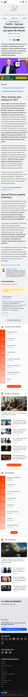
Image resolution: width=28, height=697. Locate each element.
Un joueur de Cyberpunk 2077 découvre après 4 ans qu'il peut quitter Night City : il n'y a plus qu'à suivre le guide (20, 578)
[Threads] (25, 638)
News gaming (18, 15)
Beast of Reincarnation (13, 511)
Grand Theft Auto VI (12, 332)
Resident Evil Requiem (12, 525)
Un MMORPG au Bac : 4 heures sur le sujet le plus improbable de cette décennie (13, 413)
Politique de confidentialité (7, 674)
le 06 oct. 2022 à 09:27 (6, 298)
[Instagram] (10, 638)
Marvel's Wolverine (12, 345)
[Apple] (6, 652)
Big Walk (9, 518)
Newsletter (4, 682)
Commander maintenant (21, 77)
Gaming (6, 15)
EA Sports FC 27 (11, 338)
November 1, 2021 (6, 189)
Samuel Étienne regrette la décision (13, 91)
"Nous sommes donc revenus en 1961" (14, 88)
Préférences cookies (6, 680)
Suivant (24, 18)
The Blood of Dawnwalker (13, 359)
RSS (2, 684)
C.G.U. (2, 667)
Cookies (3, 676)
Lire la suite (3, 626)
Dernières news (14, 18)
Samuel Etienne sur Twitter (13, 265)
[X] (6, 638)
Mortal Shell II (10, 505)
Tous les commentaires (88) (8, 284)
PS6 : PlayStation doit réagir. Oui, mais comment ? (20, 439)
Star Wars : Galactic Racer (13, 365)
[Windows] (10, 652)
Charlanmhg (8, 269)
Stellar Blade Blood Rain (13, 372)
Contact (3, 661)
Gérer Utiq (3, 678)
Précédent (4, 18)
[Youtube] (14, 638)
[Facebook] (2, 638)
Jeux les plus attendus (14, 386)
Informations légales (6, 665)
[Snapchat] (2, 642)
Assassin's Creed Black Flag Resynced (14, 478)
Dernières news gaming (14, 465)
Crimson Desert (11, 484)
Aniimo (9, 379)
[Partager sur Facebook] (14, 40)
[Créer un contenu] (26, 15)
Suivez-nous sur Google (15, 36)
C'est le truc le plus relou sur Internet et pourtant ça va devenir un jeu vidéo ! (20, 431)
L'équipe (3, 663)
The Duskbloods (11, 352)
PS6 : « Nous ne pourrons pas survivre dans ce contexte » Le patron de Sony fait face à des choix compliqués (19, 569)
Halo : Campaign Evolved (13, 491)
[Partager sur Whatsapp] (16, 40)
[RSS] (17, 638)
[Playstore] (2, 652)
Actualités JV (11, 15)
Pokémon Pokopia (12, 498)
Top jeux (14, 532)
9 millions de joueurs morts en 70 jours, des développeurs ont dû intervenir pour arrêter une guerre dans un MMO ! (12, 560)
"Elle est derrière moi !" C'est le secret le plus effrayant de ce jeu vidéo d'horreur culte (20, 448)
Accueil (2, 15)
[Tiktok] (21, 638)
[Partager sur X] (18, 40)
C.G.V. (2, 670)
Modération (4, 672)
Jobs (2, 686)
